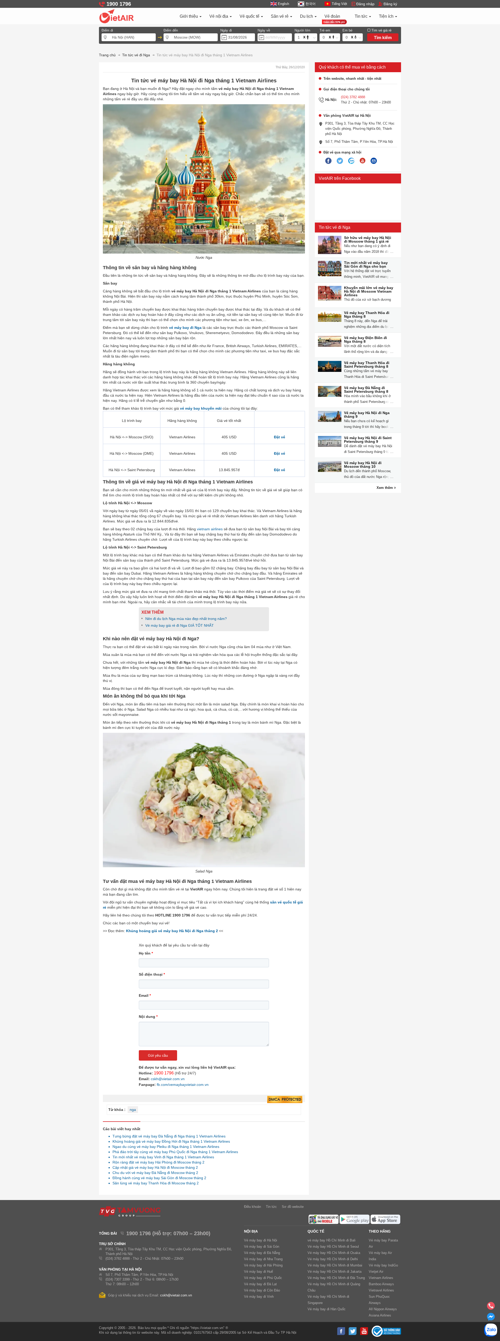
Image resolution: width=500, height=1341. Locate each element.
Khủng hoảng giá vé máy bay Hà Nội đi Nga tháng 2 (172, 931)
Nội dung (148, 1016)
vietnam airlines (210, 529)
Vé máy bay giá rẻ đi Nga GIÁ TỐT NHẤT (179, 625)
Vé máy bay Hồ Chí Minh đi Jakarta (334, 1272)
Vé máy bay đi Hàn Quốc (327, 1309)
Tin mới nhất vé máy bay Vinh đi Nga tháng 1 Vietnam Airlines (162, 1157)
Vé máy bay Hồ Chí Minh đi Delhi (333, 1259)
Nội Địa (251, 1231)
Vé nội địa (219, 16)
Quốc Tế (316, 1231)
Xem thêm (385, 488)
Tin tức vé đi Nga (334, 227)
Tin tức (361, 16)
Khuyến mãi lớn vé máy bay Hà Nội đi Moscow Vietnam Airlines (368, 291)
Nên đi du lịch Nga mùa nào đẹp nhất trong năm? (186, 619)
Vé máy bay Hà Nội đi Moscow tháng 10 (363, 465)
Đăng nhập (365, 4)
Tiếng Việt (339, 4)
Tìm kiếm (383, 37)
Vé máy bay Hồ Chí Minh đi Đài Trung (336, 1278)
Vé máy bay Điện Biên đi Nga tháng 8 (365, 339)
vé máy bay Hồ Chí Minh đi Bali (331, 1240)
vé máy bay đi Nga (185, 327)
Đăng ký (390, 4)
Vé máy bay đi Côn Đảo (262, 1290)
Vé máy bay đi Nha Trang (263, 1259)
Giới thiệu (189, 16)
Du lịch (307, 16)
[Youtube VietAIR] (362, 161)
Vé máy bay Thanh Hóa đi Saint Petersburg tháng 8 (366, 364)
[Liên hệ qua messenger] (491, 1318)
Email (145, 995)
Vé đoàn (332, 16)
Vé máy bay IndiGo (383, 1265)
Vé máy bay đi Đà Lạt (260, 1284)
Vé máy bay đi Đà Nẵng (262, 1253)
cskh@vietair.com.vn (168, 1079)
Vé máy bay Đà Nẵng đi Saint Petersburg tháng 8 (366, 389)
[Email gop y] (374, 161)
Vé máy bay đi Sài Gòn (261, 1246)
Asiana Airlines (380, 1315)
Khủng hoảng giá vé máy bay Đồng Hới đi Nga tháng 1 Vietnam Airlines (170, 1141)
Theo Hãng (380, 1231)
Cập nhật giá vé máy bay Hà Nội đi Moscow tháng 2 (154, 1167)
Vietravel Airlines (381, 1290)
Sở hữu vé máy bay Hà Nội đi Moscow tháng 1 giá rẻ (367, 239)
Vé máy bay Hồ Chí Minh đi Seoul (333, 1246)
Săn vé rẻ (280, 16)
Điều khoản (252, 1207)
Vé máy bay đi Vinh (259, 1297)
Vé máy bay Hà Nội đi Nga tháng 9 (367, 415)
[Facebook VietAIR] (328, 161)
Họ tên (146, 953)
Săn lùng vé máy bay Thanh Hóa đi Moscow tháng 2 (154, 1183)
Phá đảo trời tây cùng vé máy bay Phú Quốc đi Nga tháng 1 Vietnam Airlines (174, 1152)
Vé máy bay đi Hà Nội (260, 1240)
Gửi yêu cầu (158, 1055)
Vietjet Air (376, 1272)
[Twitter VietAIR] (340, 161)
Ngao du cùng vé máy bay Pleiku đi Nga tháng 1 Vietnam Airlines (164, 1147)
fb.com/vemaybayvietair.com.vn (183, 1084)
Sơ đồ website (293, 1207)
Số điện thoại (152, 974)
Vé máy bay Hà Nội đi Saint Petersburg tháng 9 (368, 440)
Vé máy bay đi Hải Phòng (263, 1265)
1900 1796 (164, 1073)
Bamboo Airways (381, 1284)
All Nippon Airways (383, 1309)
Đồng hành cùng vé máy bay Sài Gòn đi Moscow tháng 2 (158, 1178)
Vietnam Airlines (381, 1278)
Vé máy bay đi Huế (258, 1272)
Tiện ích (387, 16)
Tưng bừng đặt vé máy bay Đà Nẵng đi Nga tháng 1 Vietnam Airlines (168, 1136)
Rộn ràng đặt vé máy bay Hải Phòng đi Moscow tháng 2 (157, 1162)
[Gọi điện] (491, 1307)
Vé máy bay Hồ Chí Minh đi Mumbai (335, 1265)
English (283, 4)
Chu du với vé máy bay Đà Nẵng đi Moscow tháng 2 (154, 1173)
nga (133, 1110)
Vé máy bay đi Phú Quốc (263, 1278)
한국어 (310, 4)
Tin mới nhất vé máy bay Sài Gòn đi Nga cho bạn (366, 264)
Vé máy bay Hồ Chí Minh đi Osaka (334, 1253)
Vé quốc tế (250, 16)
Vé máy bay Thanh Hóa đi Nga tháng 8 (366, 314)
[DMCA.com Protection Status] (284, 1100)
